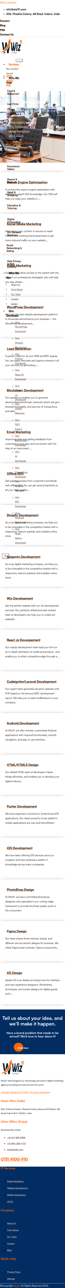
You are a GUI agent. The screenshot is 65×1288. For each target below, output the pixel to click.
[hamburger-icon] (19, 60)
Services (14, 64)
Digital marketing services (22, 122)
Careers (14, 299)
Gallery (14, 303)
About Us (15, 284)
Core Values (17, 289)
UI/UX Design (16, 135)
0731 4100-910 (14, 1159)
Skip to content (8, 2)
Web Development (19, 126)
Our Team (16, 294)
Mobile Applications (19, 131)
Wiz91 (17, 1285)
